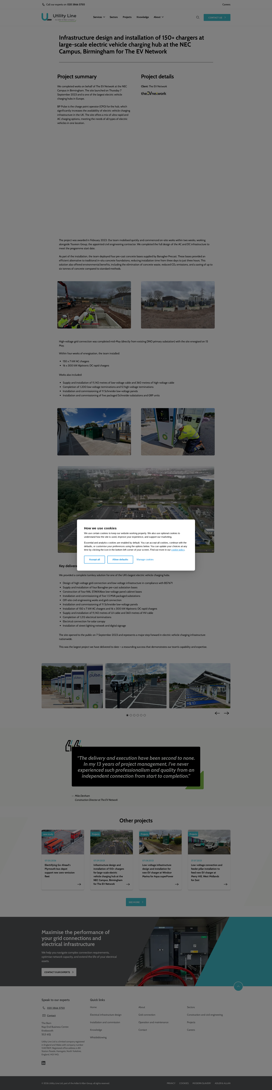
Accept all (94, 559)
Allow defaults (120, 559)
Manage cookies (145, 559)
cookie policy (177, 549)
